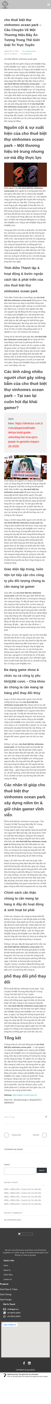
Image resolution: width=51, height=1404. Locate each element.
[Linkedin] (29, 1363)
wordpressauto (30, 51)
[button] (48, 4)
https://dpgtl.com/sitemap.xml (25, 1095)
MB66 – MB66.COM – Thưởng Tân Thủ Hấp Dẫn (22, 1189)
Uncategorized (26, 54)
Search (7, 1165)
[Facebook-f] (24, 1363)
